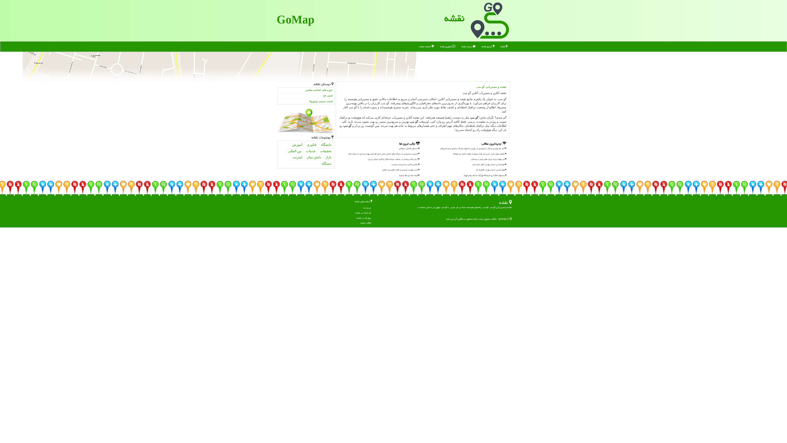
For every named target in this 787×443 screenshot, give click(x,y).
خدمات (311, 151)
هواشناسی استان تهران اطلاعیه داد (490, 170)
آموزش (297, 144)
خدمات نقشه (425, 46)
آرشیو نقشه (487, 46)
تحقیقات (325, 151)
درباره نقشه (467, 46)
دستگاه (326, 163)
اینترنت (297, 157)
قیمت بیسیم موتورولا (321, 101)
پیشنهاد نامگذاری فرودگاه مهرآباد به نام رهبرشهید (484, 175)
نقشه (454, 18)
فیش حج (328, 95)
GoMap (295, 20)
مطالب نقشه (366, 223)
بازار (328, 157)
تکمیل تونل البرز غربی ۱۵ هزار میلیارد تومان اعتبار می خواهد (479, 154)
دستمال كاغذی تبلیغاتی (408, 148)
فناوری (311, 144)
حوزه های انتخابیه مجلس (319, 89)
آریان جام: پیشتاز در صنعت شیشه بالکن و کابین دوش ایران (393, 159)
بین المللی (294, 151)
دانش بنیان (314, 157)
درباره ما (367, 208)
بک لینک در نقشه (363, 213)
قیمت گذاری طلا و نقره (408, 175)
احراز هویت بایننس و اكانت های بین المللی (400, 170)
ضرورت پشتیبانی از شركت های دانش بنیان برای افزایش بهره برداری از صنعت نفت (383, 154)
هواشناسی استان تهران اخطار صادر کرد (488, 164)
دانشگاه (326, 144)
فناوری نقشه (446, 46)
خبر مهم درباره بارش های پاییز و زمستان (488, 159)
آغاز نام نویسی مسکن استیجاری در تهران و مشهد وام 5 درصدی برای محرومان (472, 148)
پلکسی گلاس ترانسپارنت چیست (404, 164)
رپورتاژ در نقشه (364, 218)
